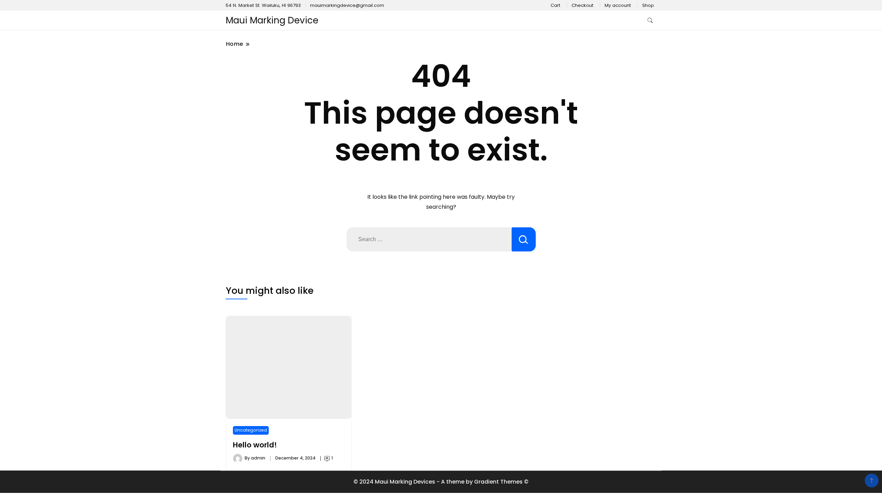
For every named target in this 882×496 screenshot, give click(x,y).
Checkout (582, 5)
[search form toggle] (650, 20)
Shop (648, 5)
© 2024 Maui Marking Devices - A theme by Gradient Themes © (441, 482)
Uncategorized (251, 430)
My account (618, 5)
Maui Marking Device (272, 20)
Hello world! (255, 445)
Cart (555, 5)
